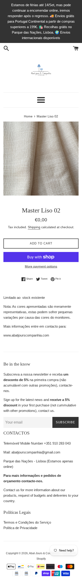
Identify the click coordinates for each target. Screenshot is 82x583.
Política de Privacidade (20, 528)
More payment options (41, 266)
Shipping (34, 227)
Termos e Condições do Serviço (27, 522)
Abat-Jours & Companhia (44, 553)
